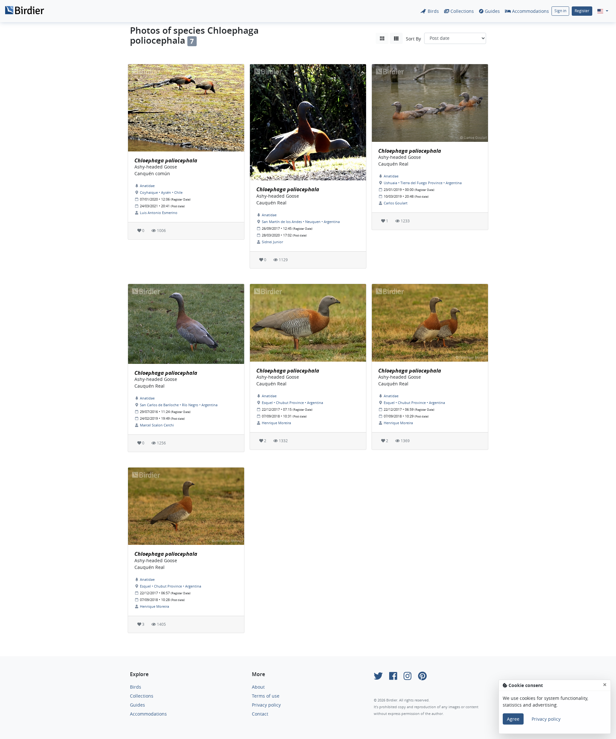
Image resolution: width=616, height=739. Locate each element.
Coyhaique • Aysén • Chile (161, 192)
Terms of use (265, 696)
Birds (432, 11)
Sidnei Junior (272, 241)
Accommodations (530, 11)
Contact (260, 714)
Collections (461, 11)
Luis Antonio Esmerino (158, 212)
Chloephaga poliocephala (165, 160)
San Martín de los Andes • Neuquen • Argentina (301, 221)
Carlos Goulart (395, 203)
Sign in (560, 10)
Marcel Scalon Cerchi (157, 425)
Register (582, 10)
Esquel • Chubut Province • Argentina (292, 402)
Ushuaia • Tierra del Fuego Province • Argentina (423, 182)
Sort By (413, 39)
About (258, 687)
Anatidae (147, 185)
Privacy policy (266, 705)
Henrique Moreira (276, 422)
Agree (513, 719)
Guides (491, 11)
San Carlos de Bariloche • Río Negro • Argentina (179, 404)
